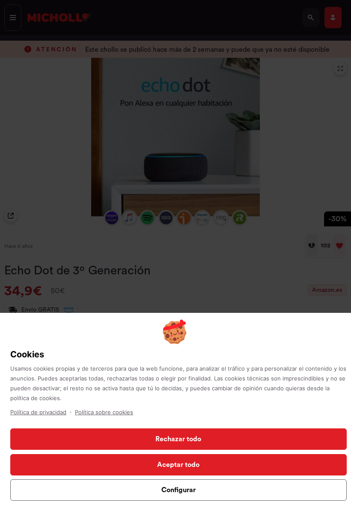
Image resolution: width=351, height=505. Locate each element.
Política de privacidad (38, 412)
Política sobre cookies (104, 412)
